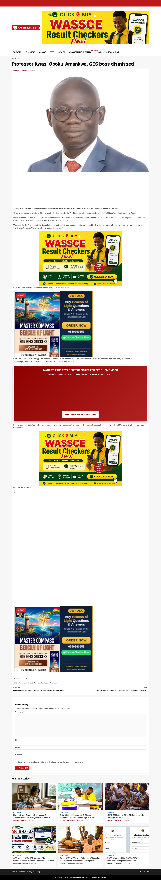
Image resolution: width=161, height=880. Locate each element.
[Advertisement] (80, 190)
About (14, 872)
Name (18, 740)
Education (17, 52)
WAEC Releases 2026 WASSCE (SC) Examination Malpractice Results (127, 839)
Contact (21, 872)
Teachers (30, 52)
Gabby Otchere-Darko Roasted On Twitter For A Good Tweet (44, 288)
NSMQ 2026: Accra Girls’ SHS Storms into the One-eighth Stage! (127, 796)
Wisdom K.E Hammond (20, 70)
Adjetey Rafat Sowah (20, 820)
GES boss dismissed (25, 683)
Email (18, 747)
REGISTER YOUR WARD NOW (80, 414)
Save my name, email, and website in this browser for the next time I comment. (50, 762)
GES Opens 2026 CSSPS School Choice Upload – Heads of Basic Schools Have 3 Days (34, 839)
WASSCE (42, 52)
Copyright (37, 872)
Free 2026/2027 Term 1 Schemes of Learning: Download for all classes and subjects (80, 839)
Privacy (29, 872)
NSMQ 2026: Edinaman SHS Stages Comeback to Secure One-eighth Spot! (80, 796)
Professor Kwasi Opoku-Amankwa (45, 683)
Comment (20, 712)
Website (18, 755)
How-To (61, 52)
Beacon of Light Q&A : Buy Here (108, 52)
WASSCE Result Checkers (80, 52)
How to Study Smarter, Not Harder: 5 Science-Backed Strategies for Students (34, 796)
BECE (52, 52)
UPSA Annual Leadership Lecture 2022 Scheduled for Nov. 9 (122, 689)
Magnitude (90, 877)
